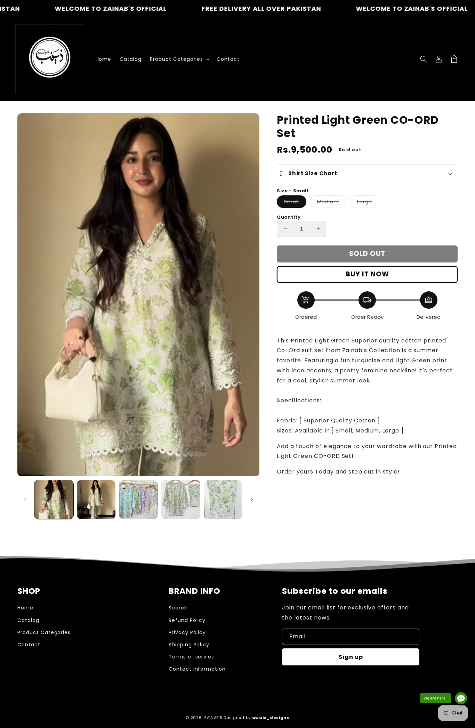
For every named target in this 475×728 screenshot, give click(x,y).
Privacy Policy (187, 632)
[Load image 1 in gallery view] (53, 499)
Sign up (351, 657)
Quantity (288, 217)
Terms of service (192, 656)
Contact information (197, 668)
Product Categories (44, 632)
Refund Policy (187, 620)
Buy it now (367, 274)
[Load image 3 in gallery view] (138, 499)
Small (295, 203)
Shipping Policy (189, 644)
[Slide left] (25, 499)
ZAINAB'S (214, 717)
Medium (331, 203)
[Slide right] (251, 499)
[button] (423, 59)
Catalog (28, 620)
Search (178, 607)
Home (25, 607)
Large (368, 203)
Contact (28, 644)
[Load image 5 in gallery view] (223, 499)
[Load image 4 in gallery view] (180, 499)
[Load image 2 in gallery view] (96, 499)
